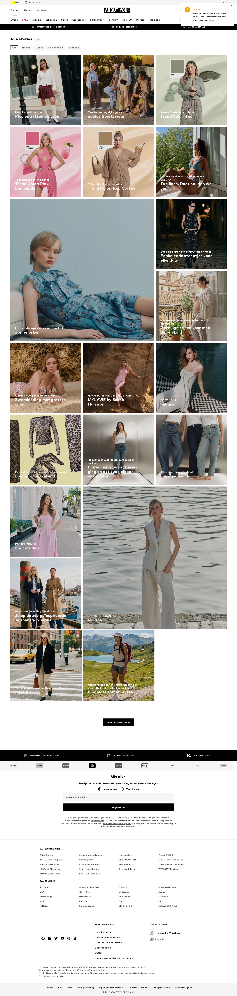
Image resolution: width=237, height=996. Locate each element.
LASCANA (124, 892)
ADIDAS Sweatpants (50, 874)
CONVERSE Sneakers (89, 864)
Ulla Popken (85, 896)
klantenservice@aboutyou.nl (117, 823)
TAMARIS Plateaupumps (52, 860)
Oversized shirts (127, 869)
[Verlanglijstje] (216, 10)
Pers (60, 988)
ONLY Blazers (46, 855)
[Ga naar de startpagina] (57, 926)
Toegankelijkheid (162, 988)
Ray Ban (44, 887)
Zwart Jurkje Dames (89, 869)
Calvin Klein (84, 892)
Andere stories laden (118, 722)
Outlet (18, 2)
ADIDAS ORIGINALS (167, 906)
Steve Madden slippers (90, 855)
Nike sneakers (125, 855)
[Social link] (43, 938)
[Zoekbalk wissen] (224, 19)
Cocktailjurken (86, 860)
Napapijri (162, 892)
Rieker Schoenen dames (91, 874)
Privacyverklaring (86, 988)
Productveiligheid (184, 988)
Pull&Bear (44, 906)
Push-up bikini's (126, 864)
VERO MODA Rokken (129, 860)
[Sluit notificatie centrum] (207, 10)
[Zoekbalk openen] (181, 19)
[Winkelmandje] (225, 10)
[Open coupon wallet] (189, 10)
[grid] (118, 378)
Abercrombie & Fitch (89, 887)
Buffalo (83, 901)
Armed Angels (47, 896)
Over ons (48, 988)
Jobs (70, 988)
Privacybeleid (97, 820)
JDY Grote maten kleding (170, 860)
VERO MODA (125, 896)
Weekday (163, 896)
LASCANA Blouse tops (51, 869)
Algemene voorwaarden (111, 988)
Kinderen (42, 10)
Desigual (123, 887)
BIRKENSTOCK (126, 906)
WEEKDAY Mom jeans (168, 869)
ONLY (121, 901)
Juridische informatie (138, 988)
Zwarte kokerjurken (49, 864)
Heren (27, 10)
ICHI (42, 901)
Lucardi (162, 901)
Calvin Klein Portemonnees (171, 864)
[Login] (198, 10)
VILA (42, 892)
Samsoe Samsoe (87, 906)
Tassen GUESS (165, 855)
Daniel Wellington (167, 887)
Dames (15, 10)
